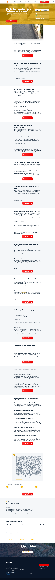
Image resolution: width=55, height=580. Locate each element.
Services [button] (21, 1)
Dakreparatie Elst (22, 571)
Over (25, 1)
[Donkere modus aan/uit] (53, 1)
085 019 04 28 (30, 513)
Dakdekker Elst (16, 1)
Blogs (31, 1)
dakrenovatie (24, 292)
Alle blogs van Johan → (19, 479)
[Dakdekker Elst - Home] (8, 2)
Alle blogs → (31, 573)
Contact (35, 1)
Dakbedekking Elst (22, 564)
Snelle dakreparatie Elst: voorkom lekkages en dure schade (33, 570)
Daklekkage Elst (22, 567)
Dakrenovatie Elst (22, 569)
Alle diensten (22, 574)
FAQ (28, 1)
